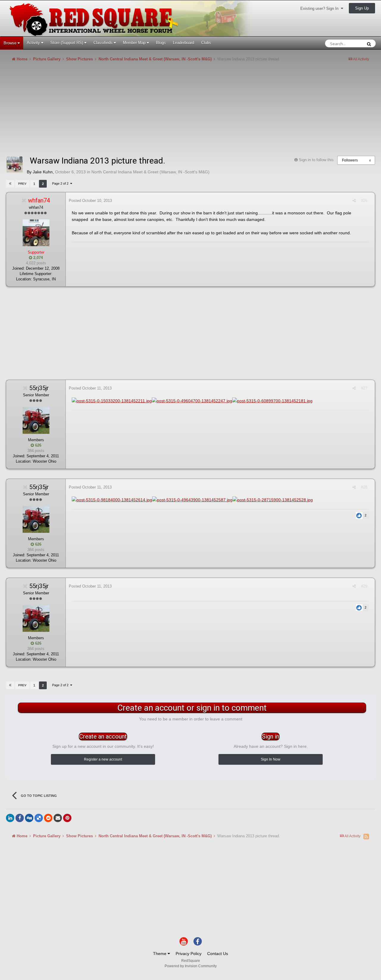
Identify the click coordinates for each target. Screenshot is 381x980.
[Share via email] (58, 818)
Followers (350, 160)
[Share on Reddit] (48, 818)
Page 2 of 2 (61, 183)
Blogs (161, 42)
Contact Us (217, 953)
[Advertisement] (114, 111)
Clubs (206, 42)
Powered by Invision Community (191, 966)
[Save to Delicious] (39, 818)
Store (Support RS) (67, 42)
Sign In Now (270, 759)
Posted (90, 200)
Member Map (135, 42)
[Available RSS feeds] (366, 836)
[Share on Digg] (29, 818)
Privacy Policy (189, 953)
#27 (364, 388)
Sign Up (362, 8)
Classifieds (103, 42)
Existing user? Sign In (320, 8)
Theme (160, 953)
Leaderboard (183, 42)
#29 (364, 586)
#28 (364, 487)
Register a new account (103, 759)
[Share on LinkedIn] (10, 818)
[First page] (10, 184)
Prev (22, 183)
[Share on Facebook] (19, 818)
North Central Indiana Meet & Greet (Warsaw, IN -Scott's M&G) (150, 171)
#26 (364, 200)
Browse (11, 43)
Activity (34, 42)
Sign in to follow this (316, 160)
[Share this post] (354, 200)
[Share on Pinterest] (67, 818)
